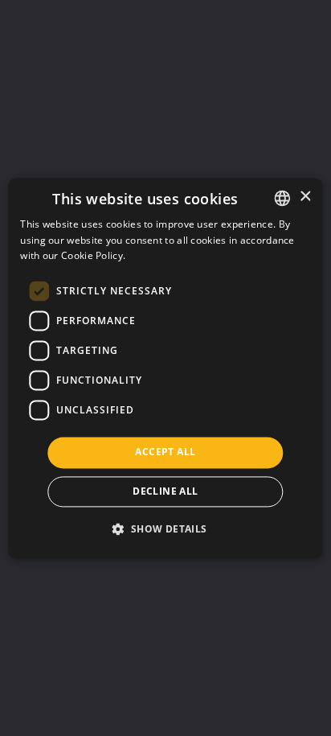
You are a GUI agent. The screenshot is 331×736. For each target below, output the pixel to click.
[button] (165, 528)
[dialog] (165, 368)
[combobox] (283, 198)
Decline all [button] (165, 491)
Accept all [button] (165, 452)
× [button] (305, 197)
